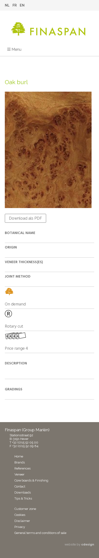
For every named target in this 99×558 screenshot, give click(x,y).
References (22, 468)
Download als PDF (25, 218)
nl (7, 5)
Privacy (19, 527)
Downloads (22, 492)
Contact (19, 486)
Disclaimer (22, 521)
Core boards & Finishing (31, 480)
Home (18, 456)
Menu (16, 49)
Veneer (19, 474)
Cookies (19, 515)
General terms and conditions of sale (40, 533)
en (22, 5)
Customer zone (25, 509)
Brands (19, 462)
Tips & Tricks (23, 498)
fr (14, 5)
